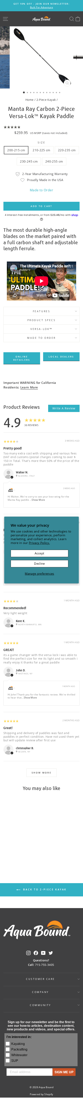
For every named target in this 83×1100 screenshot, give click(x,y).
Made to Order (41, 190)
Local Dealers (61, 356)
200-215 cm (16, 150)
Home (29, 100)
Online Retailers (21, 358)
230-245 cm (29, 161)
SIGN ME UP (64, 1072)
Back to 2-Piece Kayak (44, 889)
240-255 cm (54, 161)
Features (41, 311)
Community (40, 1005)
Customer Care (40, 979)
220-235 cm (67, 150)
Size (41, 142)
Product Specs (41, 320)
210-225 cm (41, 150)
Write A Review (63, 408)
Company (40, 992)
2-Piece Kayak (46, 100)
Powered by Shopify (41, 1094)
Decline (39, 563)
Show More (38, 500)
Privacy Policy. (39, 543)
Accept (39, 553)
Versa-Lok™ (41, 329)
